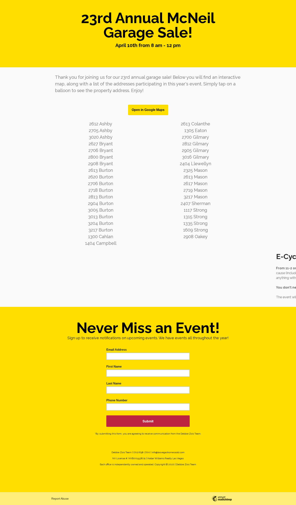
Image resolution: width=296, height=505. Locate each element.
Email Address (116, 349)
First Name (114, 366)
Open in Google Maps (148, 110)
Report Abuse (60, 498)
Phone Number (116, 400)
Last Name (113, 383)
